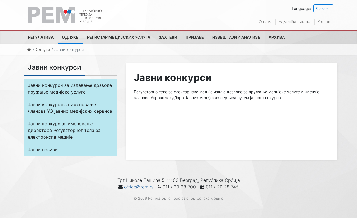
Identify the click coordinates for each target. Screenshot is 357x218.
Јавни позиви (43, 149)
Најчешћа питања (295, 21)
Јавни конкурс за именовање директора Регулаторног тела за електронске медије (64, 130)
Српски (322, 8)
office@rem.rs (138, 187)
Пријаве (194, 37)
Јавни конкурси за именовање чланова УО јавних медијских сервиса (70, 108)
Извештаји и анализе (236, 37)
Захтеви (168, 37)
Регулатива (41, 37)
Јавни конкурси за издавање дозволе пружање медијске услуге (70, 88)
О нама (265, 21)
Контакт (324, 21)
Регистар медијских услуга (118, 37)
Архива (277, 37)
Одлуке (70, 37)
